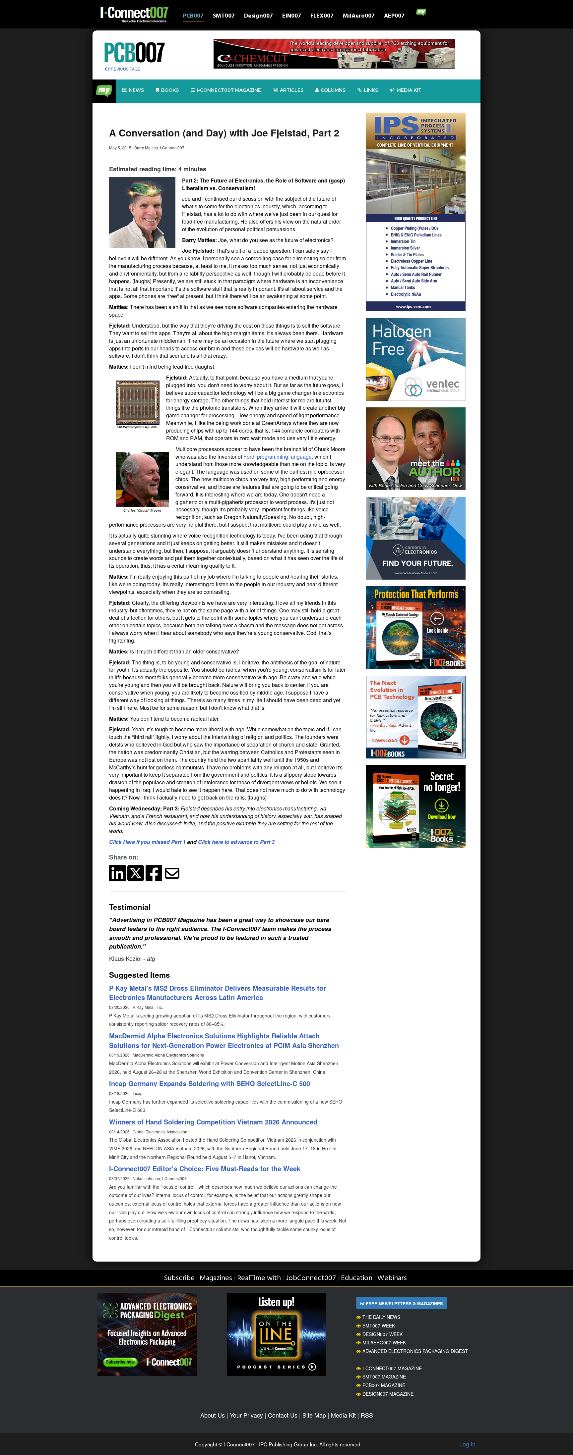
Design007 (258, 17)
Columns (333, 90)
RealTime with (259, 1278)
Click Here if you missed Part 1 (147, 842)
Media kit (409, 90)
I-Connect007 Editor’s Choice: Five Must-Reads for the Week (204, 1168)
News (136, 90)
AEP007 (394, 17)
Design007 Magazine (388, 1393)
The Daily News (381, 1317)
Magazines (216, 1278)
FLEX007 (322, 17)
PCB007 (193, 17)
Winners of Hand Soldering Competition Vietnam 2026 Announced (213, 1121)
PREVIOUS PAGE (123, 69)
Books (170, 90)
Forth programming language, (278, 456)
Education (356, 1278)
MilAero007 (359, 17)
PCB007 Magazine (383, 1385)
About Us (212, 1415)
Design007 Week (382, 1334)
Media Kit (343, 1415)
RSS (367, 1415)
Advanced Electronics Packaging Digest (415, 1351)
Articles (291, 90)
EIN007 (291, 17)
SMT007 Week (378, 1325)
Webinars (392, 1278)
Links (371, 90)
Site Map (314, 1415)
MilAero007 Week (384, 1342)
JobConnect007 (311, 1278)
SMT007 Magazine (384, 1376)
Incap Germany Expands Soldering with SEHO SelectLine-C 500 (209, 1083)
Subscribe (179, 1278)
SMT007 (224, 17)
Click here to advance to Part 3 (236, 842)
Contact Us (282, 1415)
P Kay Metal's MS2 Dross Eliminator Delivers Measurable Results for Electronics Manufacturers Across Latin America (217, 992)
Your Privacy (246, 1415)
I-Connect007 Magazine (229, 90)
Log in (467, 1443)
